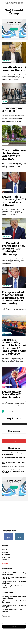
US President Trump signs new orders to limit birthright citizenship (13, 248)
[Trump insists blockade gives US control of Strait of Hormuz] (14, 182)
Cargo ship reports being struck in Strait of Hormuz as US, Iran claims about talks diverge (14, 346)
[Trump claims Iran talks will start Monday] (14, 377)
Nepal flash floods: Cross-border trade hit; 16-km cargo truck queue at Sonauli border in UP (13, 471)
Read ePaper (5, 563)
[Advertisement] (14, 514)
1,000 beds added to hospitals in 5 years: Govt (14, 458)
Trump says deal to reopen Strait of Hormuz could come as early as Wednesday (13, 297)
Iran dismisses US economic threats (14, 68)
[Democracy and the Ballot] (14, 93)
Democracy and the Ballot (12, 109)
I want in (14, 441)
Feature (4, 101)
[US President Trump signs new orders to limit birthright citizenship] (14, 228)
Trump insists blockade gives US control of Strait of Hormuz (14, 200)
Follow (20, 533)
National (5, 144)
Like (8, 533)
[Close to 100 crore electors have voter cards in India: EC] (14, 135)
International (6, 60)
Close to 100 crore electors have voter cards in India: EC (14, 154)
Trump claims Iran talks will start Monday (12, 394)
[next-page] (12, 411)
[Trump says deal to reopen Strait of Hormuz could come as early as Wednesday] (14, 277)
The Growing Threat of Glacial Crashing (13, 467)
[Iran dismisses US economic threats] (14, 52)
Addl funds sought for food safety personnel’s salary (12, 453)
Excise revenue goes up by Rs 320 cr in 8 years (13, 462)
